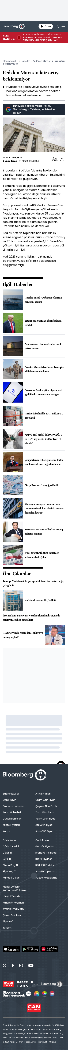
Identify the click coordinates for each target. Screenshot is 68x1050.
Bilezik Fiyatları (43, 859)
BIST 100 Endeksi (44, 865)
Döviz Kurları (10, 840)
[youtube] (30, 966)
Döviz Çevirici (11, 846)
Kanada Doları (11, 877)
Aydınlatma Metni (13, 909)
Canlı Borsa (42, 840)
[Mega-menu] (63, 26)
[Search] (57, 26)
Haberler (25, 61)
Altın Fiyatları (43, 793)
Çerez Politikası (12, 915)
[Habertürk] (8, 984)
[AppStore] (11, 949)
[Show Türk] (44, 994)
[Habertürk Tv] (22, 984)
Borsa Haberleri (12, 812)
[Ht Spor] (34, 984)
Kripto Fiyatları (11, 825)
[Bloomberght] (14, 26)
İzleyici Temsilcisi (13, 896)
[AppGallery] (49, 949)
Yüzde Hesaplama (46, 877)
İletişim (7, 927)
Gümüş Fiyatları (44, 846)
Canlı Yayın (9, 800)
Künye (6, 831)
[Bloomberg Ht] (52, 984)
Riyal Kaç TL (10, 871)
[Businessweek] (17, 994)
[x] (4, 966)
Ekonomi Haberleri (13, 806)
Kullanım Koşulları (13, 902)
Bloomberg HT (10, 61)
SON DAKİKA (9, 37)
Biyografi (8, 921)
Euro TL (7, 859)
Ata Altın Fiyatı (43, 825)
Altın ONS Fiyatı (44, 831)
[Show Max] (52, 994)
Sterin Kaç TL (10, 865)
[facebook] (13, 966)
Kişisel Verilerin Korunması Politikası (15, 888)
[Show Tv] (36, 994)
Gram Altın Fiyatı (45, 800)
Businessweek (11, 793)
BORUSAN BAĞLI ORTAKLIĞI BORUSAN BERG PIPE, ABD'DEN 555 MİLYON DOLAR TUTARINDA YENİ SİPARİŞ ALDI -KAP (42, 37)
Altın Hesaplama (45, 871)
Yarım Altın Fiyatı (45, 818)
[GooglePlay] (30, 949)
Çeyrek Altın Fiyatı (46, 806)
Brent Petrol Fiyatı (45, 852)
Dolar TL (7, 852)
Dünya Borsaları (12, 818)
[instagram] (21, 966)
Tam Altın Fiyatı (44, 812)
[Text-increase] (55, 159)
